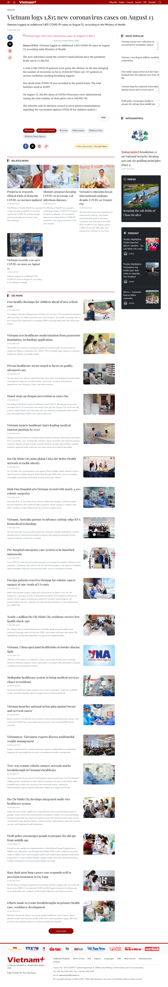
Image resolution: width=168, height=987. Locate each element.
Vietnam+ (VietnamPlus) (28, 2)
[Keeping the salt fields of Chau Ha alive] (141, 195)
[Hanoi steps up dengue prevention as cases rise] (99, 404)
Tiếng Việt (113, 2)
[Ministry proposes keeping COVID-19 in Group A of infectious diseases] (61, 176)
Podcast (133, 233)
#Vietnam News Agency (35, 136)
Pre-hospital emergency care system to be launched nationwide (40, 552)
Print (10, 51)
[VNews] (44, 949)
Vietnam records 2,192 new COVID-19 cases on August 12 (23, 264)
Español (138, 2)
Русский (152, 2)
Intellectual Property (61, 958)
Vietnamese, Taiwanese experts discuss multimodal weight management (40, 739)
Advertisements (145, 958)
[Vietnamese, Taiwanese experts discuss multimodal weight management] (99, 745)
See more (17, 295)
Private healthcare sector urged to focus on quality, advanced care (40, 368)
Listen (131, 254)
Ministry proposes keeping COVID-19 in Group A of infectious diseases (59, 196)
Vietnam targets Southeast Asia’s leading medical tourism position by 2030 (38, 427)
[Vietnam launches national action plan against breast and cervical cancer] (99, 714)
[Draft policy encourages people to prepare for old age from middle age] (99, 844)
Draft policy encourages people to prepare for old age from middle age (41, 838)
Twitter (10, 44)
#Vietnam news (95, 130)
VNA (119, 958)
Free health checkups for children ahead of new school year (42, 304)
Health (11, 10)
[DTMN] (133, 949)
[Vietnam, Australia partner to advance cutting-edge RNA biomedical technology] (99, 527)
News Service (129, 958)
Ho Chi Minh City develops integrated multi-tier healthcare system (38, 801)
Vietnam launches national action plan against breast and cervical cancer (41, 708)
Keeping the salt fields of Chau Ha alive (139, 213)
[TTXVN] (32, 949)
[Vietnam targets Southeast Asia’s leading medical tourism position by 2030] (99, 433)
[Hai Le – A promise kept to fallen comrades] (152, 296)
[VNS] (96, 949)
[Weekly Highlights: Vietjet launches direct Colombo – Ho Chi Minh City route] (152, 244)
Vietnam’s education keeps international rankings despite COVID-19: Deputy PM (95, 198)
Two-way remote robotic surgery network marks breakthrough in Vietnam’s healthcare (39, 768)
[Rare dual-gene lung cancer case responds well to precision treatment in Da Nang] (99, 880)
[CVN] (115, 949)
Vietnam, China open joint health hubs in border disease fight (43, 649)
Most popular (135, 36)
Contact (56, 961)
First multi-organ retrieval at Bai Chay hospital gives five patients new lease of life (140, 74)
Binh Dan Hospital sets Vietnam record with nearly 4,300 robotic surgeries (44, 491)
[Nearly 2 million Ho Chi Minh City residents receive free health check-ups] (99, 625)
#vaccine (63, 130)
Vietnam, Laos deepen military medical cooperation (139, 59)
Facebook (10, 37)
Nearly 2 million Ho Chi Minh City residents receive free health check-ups (43, 619)
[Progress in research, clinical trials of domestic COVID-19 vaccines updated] (25, 176)
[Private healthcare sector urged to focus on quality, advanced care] (99, 374)
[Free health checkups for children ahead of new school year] (99, 310)
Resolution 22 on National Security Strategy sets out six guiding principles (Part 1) (141, 158)
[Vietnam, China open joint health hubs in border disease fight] (99, 655)
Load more (61, 930)
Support (97, 958)
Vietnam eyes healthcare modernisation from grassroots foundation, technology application (43, 337)
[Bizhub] (78, 949)
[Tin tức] (55, 949)
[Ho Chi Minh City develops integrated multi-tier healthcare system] (99, 807)
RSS (89, 958)
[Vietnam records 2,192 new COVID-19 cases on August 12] (25, 245)
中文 (145, 2)
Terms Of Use (78, 958)
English (121, 2)
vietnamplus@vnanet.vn (69, 975)
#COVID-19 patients (46, 130)
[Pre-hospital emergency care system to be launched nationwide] (99, 558)
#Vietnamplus (78, 130)
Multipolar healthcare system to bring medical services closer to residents (43, 679)
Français (129, 2)
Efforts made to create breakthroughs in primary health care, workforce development (43, 905)
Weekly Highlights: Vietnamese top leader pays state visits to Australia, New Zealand (132, 270)
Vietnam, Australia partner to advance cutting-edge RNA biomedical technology (43, 521)
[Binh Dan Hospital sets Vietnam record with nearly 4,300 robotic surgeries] (99, 497)
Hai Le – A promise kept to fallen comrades (132, 295)
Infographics (134, 118)
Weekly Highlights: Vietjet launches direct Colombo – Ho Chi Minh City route (133, 244)
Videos (131, 179)
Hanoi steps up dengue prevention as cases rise (38, 396)
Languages (109, 958)
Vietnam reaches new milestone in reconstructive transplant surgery (137, 43)
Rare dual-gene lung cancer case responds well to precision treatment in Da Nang (39, 874)
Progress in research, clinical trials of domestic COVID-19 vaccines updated (24, 196)
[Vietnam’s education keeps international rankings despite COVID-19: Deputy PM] (97, 176)
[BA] (152, 949)
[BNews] (67, 949)
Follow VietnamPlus (85, 146)
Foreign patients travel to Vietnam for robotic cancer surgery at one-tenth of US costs (41, 582)
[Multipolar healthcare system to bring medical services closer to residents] (99, 685)
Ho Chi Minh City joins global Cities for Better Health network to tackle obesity (41, 461)
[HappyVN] (15, 949)
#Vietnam (29, 130)
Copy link (10, 58)
